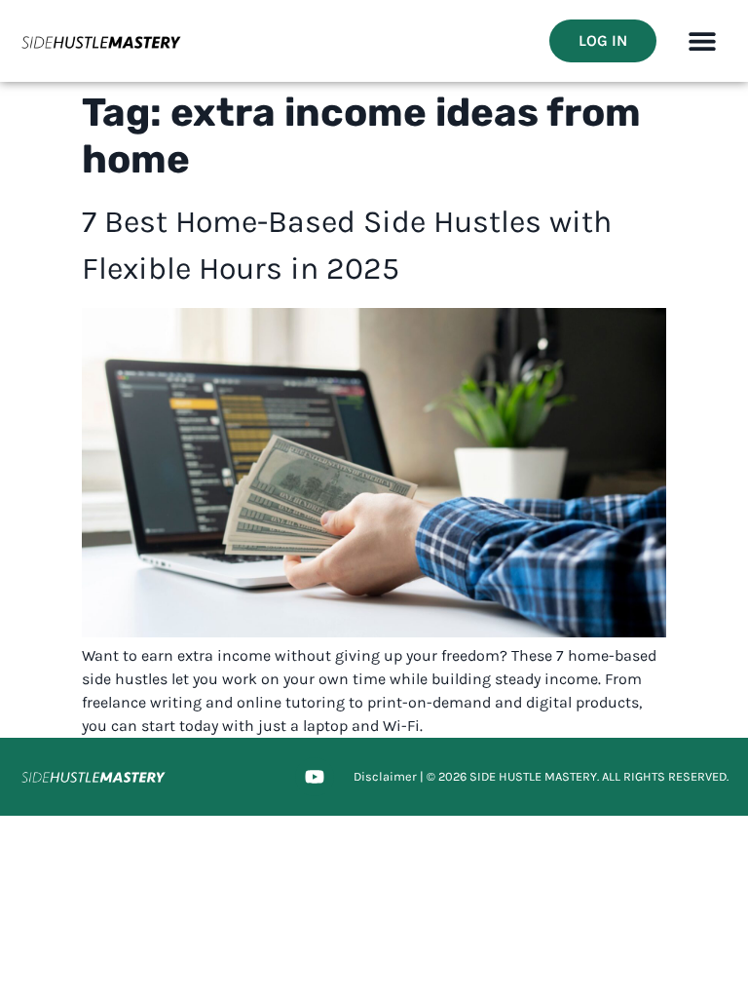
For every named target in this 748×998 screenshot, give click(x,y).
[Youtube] (314, 776)
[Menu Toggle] (702, 41)
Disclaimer (385, 776)
